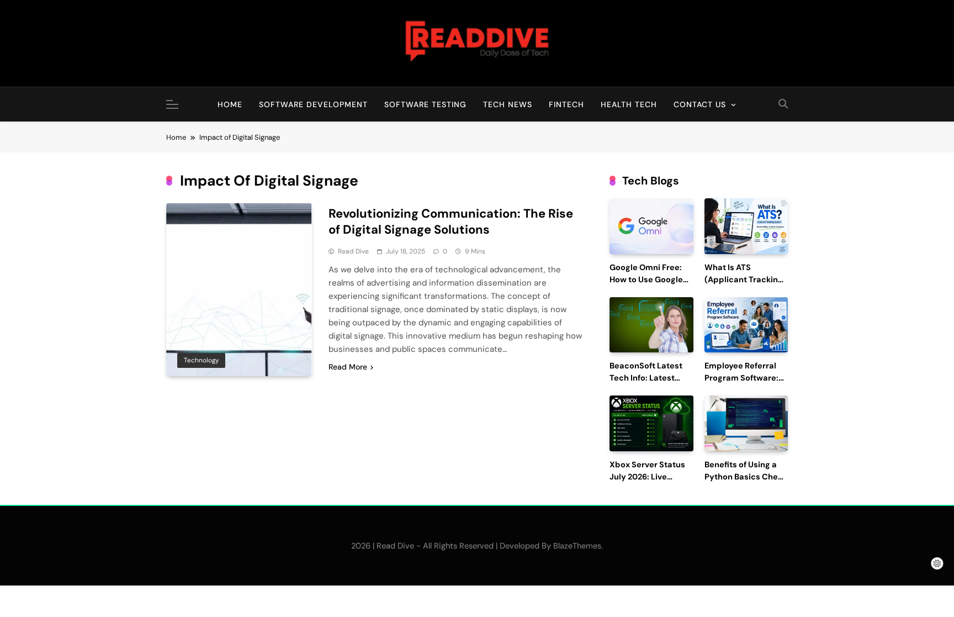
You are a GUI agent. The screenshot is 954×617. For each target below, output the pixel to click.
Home (230, 104)
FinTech (566, 104)
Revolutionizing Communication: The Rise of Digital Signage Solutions (450, 221)
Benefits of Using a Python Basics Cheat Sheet (745, 477)
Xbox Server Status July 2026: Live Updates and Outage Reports (651, 483)
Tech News (507, 104)
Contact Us (700, 104)
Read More (347, 367)
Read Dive (353, 251)
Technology (201, 360)
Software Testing (425, 104)
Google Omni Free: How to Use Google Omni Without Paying (651, 279)
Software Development (313, 104)
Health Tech (629, 104)
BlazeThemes (577, 546)
